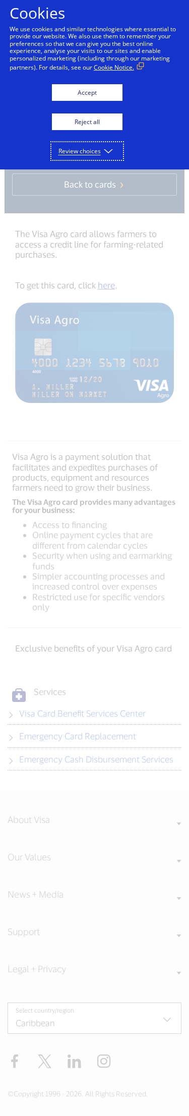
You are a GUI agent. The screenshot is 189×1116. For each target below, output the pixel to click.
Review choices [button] (79, 151)
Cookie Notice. (114, 67)
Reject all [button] (87, 122)
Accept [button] (87, 92)
